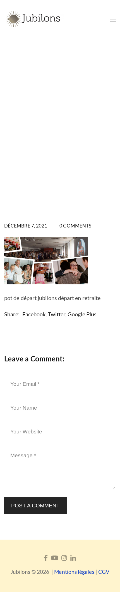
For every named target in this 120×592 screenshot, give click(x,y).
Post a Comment (35, 506)
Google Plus (82, 314)
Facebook (34, 314)
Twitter (56, 314)
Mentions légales (74, 571)
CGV (103, 571)
